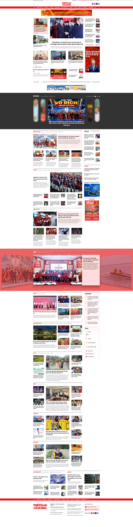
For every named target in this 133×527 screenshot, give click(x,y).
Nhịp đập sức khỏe (45, 472)
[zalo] (99, 96)
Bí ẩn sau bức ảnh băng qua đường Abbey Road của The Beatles (38, 407)
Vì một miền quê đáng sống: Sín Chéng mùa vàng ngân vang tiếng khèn (38, 364)
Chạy (49, 170)
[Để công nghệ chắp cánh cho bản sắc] (81, 77)
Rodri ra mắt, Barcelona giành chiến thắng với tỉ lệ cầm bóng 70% (76, 236)
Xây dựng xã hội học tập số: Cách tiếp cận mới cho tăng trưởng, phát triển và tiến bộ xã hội (72, 493)
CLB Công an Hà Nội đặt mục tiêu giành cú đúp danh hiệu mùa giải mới (91, 260)
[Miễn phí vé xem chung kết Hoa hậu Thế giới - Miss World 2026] (38, 389)
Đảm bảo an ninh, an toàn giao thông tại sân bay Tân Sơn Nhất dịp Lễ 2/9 (38, 453)
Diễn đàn (43, 293)
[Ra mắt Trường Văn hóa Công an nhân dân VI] (45, 303)
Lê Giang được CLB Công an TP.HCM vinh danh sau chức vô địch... (90, 35)
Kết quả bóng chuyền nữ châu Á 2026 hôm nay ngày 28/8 (71, 203)
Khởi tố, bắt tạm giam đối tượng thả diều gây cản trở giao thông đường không (89, 148)
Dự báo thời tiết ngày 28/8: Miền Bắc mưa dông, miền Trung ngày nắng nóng (76, 464)
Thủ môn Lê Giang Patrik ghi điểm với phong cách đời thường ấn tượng (38, 424)
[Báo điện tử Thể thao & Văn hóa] (66, 4)
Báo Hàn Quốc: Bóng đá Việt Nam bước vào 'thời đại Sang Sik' (51, 159)
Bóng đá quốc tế (64, 7)
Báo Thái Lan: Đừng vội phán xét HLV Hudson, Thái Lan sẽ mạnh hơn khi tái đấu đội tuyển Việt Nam (68, 215)
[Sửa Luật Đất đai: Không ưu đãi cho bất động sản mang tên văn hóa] (76, 341)
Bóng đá (43, 252)
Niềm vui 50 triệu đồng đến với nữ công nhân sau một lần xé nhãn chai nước (57, 461)
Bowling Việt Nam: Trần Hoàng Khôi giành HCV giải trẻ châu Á (37, 195)
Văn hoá (52, 63)
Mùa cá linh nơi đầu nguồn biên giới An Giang (76, 364)
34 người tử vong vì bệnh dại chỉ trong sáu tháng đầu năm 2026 (55, 487)
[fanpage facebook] (93, 4)
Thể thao (51, 7)
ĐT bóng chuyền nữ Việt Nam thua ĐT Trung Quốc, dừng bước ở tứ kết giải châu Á (55, 203)
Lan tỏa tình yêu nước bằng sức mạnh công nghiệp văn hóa (63, 335)
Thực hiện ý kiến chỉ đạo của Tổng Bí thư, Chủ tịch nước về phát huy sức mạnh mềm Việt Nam (49, 81)
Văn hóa (70, 7)
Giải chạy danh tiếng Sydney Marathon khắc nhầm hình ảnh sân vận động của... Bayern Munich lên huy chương (71, 196)
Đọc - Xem (39, 293)
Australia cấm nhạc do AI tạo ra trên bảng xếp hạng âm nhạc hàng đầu (89, 493)
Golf (61, 170)
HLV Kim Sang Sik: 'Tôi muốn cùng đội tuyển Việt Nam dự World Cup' (68, 137)
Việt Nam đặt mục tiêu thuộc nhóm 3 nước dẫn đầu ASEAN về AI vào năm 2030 (75, 477)
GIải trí (79, 7)
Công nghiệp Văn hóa (37, 323)
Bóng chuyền (40, 170)
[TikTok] (99, 0)
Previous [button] (31, 111)
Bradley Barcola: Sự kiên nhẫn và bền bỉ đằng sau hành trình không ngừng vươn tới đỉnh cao (50, 237)
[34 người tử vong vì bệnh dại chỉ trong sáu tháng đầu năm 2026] (63, 488)
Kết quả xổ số (90, 350)
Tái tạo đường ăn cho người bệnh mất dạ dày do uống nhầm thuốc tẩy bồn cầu (38, 488)
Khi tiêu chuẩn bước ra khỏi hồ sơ (41, 70)
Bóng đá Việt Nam (36, 131)
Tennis (51, 170)
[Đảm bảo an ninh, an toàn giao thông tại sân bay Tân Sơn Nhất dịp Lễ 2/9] (38, 447)
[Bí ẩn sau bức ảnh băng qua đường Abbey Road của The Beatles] (38, 402)
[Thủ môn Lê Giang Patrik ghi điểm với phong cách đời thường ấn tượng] (38, 419)
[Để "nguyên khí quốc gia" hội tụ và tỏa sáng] (81, 71)
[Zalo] (99, 4)
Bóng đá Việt (57, 7)
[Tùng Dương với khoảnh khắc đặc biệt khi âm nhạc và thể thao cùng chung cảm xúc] (76, 389)
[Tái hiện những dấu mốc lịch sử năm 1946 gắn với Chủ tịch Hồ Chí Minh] (58, 55)
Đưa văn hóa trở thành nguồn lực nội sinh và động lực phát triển (44, 342)
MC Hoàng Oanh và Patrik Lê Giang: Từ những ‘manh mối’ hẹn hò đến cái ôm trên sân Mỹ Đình (57, 433)
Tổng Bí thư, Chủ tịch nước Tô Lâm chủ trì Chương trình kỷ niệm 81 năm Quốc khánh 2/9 (66, 43)
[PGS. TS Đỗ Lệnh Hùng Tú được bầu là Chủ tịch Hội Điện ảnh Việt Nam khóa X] (75, 55)
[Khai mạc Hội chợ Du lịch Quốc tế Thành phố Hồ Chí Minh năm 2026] (76, 370)
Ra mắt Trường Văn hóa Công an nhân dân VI (45, 312)
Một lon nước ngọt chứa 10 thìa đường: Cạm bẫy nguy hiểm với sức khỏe (54, 493)
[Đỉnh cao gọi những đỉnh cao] (43, 110)
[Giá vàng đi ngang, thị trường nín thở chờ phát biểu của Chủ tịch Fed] (38, 460)
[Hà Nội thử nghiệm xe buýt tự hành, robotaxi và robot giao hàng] (98, 487)
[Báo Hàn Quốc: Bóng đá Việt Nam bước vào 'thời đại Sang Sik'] (51, 153)
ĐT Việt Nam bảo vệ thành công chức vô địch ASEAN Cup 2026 (93, 298)
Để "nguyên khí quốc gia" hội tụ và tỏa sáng (73, 70)
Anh (41, 209)
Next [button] (101, 111)
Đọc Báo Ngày (92, 199)
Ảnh (54, 96)
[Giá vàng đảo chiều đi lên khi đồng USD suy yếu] (76, 447)
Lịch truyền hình (91, 353)
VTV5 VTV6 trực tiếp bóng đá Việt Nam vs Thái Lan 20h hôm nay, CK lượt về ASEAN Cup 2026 (93, 304)
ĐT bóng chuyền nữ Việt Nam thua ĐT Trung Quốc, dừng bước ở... (89, 25)
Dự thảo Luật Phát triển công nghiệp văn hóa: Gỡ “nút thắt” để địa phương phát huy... (63, 347)
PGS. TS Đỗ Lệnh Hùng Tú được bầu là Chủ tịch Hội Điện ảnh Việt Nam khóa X (75, 62)
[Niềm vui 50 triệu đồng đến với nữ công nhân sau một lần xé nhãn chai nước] (57, 451)
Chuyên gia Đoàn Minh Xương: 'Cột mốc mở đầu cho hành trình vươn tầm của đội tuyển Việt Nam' (76, 160)
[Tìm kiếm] (34, 4)
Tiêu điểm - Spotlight (37, 67)
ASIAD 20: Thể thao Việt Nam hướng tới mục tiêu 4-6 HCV (40, 179)
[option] (66, 112)
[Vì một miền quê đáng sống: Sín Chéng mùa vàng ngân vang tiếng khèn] (38, 358)
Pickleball (45, 170)
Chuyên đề (86, 166)
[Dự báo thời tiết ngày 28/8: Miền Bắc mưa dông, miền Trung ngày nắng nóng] (76, 459)
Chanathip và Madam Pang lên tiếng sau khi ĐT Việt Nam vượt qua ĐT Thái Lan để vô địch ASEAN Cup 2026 (93, 311)
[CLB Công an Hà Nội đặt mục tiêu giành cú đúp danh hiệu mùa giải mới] (57, 270)
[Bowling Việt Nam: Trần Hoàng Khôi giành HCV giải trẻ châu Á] (46, 196)
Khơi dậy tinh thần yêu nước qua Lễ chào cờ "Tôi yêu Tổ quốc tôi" (89, 154)
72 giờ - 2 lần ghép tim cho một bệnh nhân (40, 477)
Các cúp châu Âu (52, 209)
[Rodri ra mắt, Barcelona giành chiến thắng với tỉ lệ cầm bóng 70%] (76, 231)
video (34, 252)
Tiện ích (86, 328)
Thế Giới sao (85, 7)
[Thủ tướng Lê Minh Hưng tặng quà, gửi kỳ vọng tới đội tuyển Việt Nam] (98, 20)
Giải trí (69, 63)
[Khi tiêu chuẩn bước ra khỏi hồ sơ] (58, 74)
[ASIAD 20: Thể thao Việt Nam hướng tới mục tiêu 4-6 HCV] (66, 182)
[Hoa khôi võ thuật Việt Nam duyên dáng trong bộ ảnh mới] (38, 431)
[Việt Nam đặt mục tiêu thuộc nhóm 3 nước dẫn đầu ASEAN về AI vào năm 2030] (92, 479)
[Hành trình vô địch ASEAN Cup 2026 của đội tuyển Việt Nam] (66, 110)
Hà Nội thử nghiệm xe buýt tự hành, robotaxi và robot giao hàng (90, 487)
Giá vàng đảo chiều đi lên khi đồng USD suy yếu (76, 453)
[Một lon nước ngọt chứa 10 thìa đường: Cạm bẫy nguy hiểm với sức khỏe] (63, 494)
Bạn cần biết (91, 7)
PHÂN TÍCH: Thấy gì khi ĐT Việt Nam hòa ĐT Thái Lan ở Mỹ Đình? (93, 318)
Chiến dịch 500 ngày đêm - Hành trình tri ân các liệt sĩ (80, 81)
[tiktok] (97, 4)
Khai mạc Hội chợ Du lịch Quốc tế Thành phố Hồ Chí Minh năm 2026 (76, 375)
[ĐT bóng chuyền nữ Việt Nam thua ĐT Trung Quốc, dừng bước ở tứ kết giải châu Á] (98, 25)
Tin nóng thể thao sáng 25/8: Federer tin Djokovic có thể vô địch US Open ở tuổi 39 (38, 203)
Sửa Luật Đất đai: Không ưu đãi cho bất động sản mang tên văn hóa (76, 347)
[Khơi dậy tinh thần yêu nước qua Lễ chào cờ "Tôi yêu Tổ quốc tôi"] (98, 154)
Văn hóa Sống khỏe (37, 472)
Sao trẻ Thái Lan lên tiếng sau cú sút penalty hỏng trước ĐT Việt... (89, 40)
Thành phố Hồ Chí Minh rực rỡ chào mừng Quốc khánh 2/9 (40, 46)
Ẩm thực (48, 353)
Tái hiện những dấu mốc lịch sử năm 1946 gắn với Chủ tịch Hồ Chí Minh (57, 62)
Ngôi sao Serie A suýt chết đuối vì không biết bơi (76, 438)
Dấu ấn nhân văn (52, 323)
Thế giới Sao (35, 413)
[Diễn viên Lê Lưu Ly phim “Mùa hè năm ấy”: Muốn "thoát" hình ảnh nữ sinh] (76, 403)
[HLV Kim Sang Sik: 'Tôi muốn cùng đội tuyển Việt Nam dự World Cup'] (45, 141)
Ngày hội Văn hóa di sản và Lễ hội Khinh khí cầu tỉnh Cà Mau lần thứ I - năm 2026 (38, 376)
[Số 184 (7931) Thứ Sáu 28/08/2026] (92, 210)
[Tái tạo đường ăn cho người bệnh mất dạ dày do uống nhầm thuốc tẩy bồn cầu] (46, 488)
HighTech (69, 472)
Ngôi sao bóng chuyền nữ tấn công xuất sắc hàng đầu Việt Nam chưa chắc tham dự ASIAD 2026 (55, 196)
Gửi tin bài (93, 0)
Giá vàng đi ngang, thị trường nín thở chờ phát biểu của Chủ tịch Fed (37, 465)
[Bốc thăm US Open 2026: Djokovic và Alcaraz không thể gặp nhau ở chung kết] (98, 31)
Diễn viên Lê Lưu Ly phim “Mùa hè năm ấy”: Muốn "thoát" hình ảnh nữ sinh (76, 408)
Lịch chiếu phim (91, 356)
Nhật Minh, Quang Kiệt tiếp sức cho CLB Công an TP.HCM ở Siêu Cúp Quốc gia (64, 160)
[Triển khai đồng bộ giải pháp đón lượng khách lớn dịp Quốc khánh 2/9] (57, 362)
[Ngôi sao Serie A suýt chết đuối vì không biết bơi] (76, 432)
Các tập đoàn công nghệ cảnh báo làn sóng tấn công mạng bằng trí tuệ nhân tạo (72, 487)
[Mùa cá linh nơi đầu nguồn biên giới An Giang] (76, 358)
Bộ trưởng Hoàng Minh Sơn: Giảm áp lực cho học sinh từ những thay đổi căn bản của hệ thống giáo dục (40, 62)
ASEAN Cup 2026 (39, 7)
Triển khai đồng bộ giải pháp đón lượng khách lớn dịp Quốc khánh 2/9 (57, 372)
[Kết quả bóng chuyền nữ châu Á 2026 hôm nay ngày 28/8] (80, 203)
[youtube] (95, 4)
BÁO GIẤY (75, 0)
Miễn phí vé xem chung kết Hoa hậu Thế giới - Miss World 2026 (38, 395)
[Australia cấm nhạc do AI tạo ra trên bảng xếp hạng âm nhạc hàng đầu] (98, 494)
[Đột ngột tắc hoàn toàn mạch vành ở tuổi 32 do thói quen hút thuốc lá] (46, 493)
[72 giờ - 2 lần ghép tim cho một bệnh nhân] (57, 479)
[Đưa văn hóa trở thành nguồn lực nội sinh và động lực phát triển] (45, 332)
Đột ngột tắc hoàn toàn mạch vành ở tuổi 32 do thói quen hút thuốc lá (37, 492)
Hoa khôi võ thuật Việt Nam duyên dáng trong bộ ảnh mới (38, 437)
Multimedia (36, 96)
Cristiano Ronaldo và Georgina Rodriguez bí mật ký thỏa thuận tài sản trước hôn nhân (76, 425)
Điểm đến (42, 353)
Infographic (46, 96)
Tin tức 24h (46, 7)
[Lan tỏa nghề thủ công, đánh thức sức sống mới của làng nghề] (89, 110)
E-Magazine (51, 96)
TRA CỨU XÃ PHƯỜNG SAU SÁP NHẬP (84, 0)
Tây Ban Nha (45, 209)
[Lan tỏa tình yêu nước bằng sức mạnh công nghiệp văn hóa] (63, 329)
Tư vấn (51, 353)
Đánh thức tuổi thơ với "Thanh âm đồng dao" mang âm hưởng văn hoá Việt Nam (76, 335)
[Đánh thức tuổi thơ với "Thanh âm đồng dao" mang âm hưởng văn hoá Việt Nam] (76, 329)
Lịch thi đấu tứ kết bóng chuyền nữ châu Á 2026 (92, 323)
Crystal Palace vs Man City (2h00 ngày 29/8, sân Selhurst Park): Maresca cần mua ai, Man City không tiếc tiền (64, 238)
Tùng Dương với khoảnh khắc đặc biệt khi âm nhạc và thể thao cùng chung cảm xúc (76, 395)
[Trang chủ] (34, 7)
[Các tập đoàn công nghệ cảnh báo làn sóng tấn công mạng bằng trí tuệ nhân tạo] (80, 487)
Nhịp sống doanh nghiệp (67, 323)
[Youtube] (97, 0)
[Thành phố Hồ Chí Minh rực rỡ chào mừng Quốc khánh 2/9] (40, 39)
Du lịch (75, 7)
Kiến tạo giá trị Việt (59, 323)
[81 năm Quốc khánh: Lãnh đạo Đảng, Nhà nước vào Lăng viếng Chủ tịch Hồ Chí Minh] (97, 110)
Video (41, 96)
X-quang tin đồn (52, 472)
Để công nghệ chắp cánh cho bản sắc (73, 76)
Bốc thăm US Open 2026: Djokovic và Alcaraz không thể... (89, 30)
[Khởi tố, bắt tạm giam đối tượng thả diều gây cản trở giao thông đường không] (98, 148)
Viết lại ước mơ (58, 472)
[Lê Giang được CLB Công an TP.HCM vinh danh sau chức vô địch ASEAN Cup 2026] (98, 36)
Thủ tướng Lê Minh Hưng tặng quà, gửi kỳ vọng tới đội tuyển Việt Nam (90, 20)
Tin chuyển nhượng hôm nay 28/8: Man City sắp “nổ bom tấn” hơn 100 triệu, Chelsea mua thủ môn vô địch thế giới (38, 238)
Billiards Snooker (57, 170)
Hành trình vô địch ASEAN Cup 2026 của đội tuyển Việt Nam (66, 124)
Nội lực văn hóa (45, 323)
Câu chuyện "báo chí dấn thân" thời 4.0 (91, 182)
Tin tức (38, 353)
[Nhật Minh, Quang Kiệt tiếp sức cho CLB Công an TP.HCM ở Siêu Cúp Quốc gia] (64, 153)
